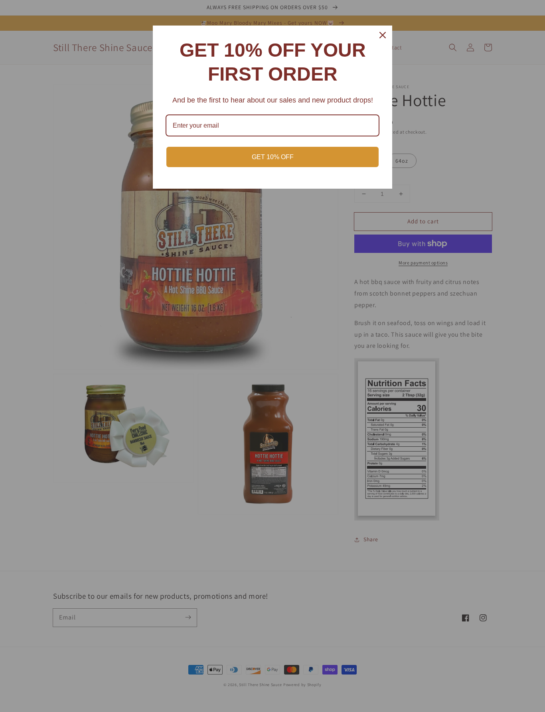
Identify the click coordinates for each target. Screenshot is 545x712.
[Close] (382, 35)
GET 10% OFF (273, 157)
